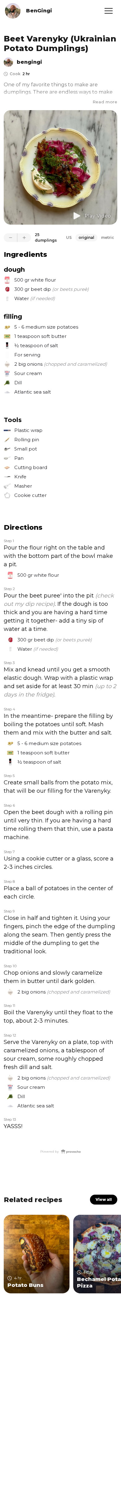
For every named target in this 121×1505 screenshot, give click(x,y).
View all (104, 1199)
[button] (108, 10)
